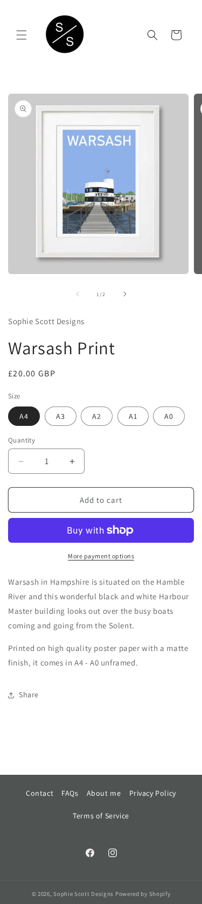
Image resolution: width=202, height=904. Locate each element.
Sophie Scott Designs (83, 894)
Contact (39, 793)
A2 (96, 416)
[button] (21, 35)
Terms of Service (101, 816)
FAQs (69, 793)
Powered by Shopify (143, 894)
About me (104, 793)
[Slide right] (125, 294)
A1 (133, 416)
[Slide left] (77, 294)
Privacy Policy (152, 793)
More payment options (101, 556)
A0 (168, 416)
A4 (24, 416)
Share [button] (29, 694)
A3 (60, 416)
